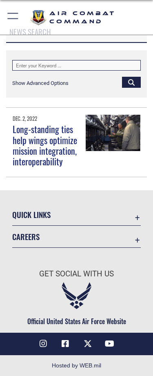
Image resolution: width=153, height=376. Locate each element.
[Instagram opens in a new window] (43, 344)
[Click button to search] (131, 82)
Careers (26, 237)
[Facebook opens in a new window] (65, 344)
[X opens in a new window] (88, 344)
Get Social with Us (76, 273)
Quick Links (31, 214)
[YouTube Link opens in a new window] (110, 344)
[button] (13, 17)
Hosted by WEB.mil (76, 365)
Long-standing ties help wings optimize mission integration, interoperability (45, 145)
